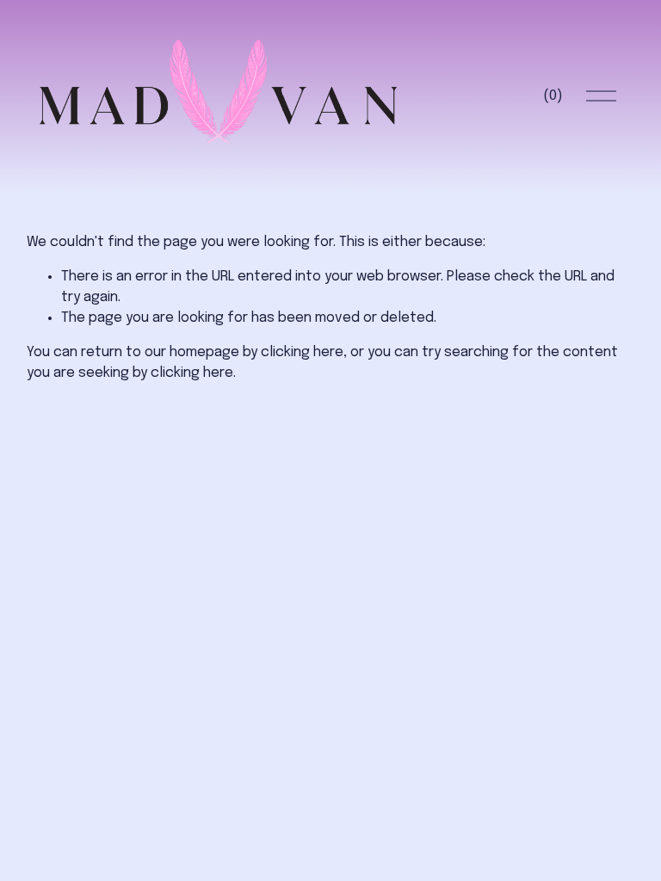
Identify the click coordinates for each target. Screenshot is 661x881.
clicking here (302, 352)
